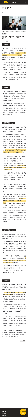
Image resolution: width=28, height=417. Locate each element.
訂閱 (6, 2)
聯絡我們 (4, 416)
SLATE (13, 169)
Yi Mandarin (7, 313)
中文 (7, 31)
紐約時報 (16, 262)
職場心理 (23, 31)
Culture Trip (10, 272)
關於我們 (4, 413)
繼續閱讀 (23, 340)
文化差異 (4, 33)
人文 (3, 31)
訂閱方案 (4, 411)
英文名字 (12, 31)
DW (24, 152)
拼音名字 (17, 31)
